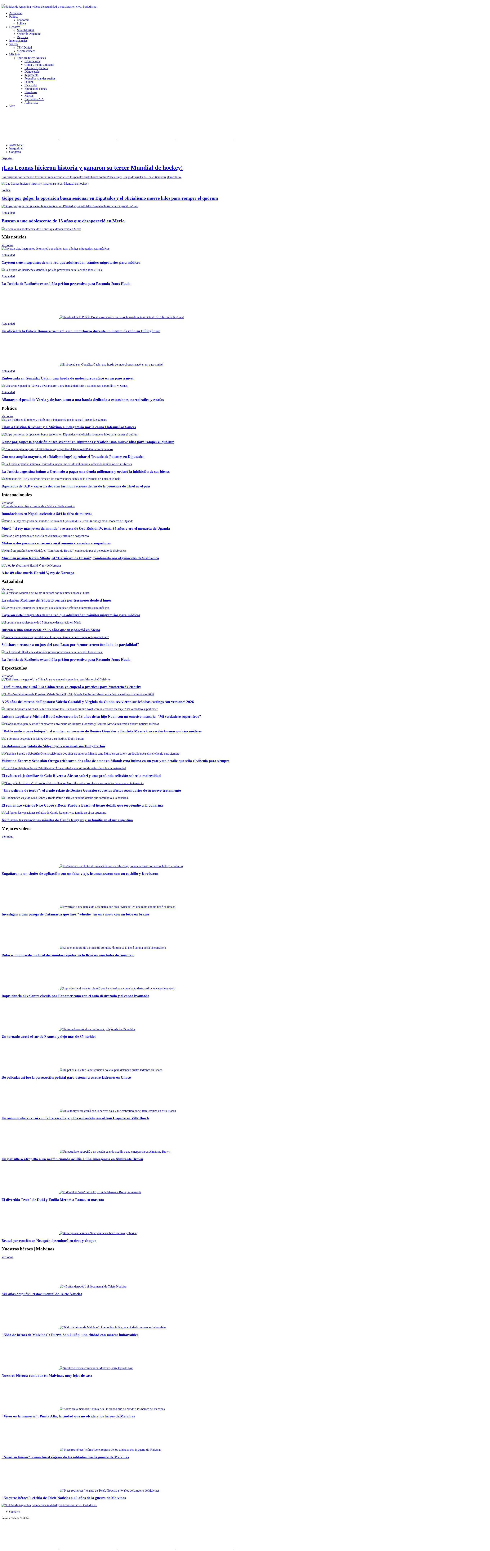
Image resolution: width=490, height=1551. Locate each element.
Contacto (14, 1511)
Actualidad (15, 13)
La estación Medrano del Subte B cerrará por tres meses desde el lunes (56, 600)
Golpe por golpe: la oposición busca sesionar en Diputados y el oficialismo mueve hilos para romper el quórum (88, 442)
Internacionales (18, 40)
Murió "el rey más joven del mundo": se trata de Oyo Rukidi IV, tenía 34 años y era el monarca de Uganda (86, 528)
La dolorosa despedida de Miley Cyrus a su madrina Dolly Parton (53, 746)
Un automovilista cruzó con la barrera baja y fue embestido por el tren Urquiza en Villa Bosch (75, 1118)
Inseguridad (16, 148)
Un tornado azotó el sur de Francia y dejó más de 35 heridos (49, 1037)
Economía (23, 20)
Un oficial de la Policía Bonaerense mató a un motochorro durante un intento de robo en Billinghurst (81, 331)
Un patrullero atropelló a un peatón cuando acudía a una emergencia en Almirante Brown (72, 1159)
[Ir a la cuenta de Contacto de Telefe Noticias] (263, 138)
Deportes (22, 37)
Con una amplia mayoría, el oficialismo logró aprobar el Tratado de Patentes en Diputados (73, 457)
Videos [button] (13, 44)
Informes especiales (36, 68)
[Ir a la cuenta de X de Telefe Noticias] (89, 138)
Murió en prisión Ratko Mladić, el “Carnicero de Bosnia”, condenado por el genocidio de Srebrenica (80, 558)
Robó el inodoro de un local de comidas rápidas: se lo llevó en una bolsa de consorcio (68, 955)
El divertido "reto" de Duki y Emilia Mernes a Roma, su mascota (53, 1200)
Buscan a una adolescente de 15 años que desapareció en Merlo (51, 630)
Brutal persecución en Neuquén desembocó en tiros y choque (49, 1241)
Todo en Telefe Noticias (31, 57)
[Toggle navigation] (3, 4)
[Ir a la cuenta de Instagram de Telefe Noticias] (205, 138)
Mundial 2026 (25, 30)
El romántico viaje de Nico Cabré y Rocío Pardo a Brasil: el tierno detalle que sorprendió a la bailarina (82, 805)
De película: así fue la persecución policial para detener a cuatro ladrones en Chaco (66, 1077)
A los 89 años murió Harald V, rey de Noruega (38, 573)
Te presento (31, 75)
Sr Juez (28, 82)
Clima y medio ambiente (39, 64)
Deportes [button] (14, 26)
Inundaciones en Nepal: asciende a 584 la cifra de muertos (47, 514)
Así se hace (31, 102)
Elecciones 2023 (34, 99)
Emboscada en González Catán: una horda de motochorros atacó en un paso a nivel (67, 378)
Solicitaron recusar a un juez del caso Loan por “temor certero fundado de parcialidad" (70, 645)
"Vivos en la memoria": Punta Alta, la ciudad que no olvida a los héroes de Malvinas (68, 1416)
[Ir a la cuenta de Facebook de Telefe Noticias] (31, 138)
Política (21, 23)
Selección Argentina (29, 33)
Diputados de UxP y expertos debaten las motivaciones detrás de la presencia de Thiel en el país (76, 486)
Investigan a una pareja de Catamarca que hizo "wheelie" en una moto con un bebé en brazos (75, 914)
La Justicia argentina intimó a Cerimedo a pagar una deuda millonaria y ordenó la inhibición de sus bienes (86, 471)
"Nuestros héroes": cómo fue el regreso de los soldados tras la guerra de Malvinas (65, 1457)
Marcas (28, 95)
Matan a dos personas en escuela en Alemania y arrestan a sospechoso (56, 543)
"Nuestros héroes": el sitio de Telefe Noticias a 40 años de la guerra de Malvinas (64, 1498)
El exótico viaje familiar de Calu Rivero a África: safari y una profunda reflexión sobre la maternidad (81, 776)
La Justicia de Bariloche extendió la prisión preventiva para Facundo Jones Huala (66, 284)
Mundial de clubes (35, 88)
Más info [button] (14, 54)
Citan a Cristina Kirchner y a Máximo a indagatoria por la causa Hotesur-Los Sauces (69, 427)
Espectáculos (32, 61)
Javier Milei (16, 145)
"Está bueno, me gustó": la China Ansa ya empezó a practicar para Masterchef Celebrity (71, 687)
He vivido (30, 85)
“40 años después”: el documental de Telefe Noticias (42, 1294)
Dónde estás (31, 71)
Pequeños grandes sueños (39, 78)
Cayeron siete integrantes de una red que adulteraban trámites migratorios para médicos (71, 262)
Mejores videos (26, 51)
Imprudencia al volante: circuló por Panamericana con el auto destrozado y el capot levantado (75, 996)
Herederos (30, 92)
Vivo (12, 106)
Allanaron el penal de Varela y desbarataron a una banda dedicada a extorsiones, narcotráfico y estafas (83, 400)
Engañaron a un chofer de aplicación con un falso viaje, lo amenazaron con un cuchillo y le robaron (80, 874)
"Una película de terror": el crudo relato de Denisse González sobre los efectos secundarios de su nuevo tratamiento (91, 790)
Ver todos (7, 245)
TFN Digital (24, 47)
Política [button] (13, 16)
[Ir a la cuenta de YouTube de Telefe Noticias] (147, 138)
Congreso (15, 151)
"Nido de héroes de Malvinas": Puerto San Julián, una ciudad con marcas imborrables (70, 1335)
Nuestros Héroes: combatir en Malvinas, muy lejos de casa (47, 1375)
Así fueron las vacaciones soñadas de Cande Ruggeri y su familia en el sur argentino (67, 820)
